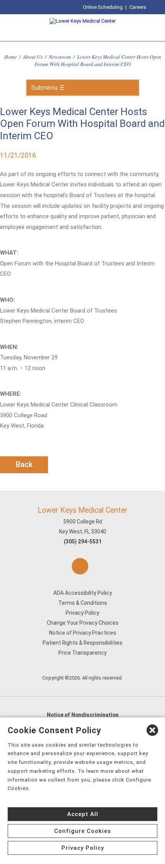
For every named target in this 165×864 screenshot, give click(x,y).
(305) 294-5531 (83, 541)
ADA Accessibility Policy (82, 593)
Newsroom (60, 56)
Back (24, 464)
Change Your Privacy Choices (83, 623)
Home (10, 56)
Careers (137, 7)
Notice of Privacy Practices (82, 633)
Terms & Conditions (82, 603)
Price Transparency (82, 653)
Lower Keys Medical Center (82, 510)
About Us (33, 56)
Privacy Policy (82, 613)
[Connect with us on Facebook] (80, 566)
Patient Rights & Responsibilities (82, 643)
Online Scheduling (103, 7)
